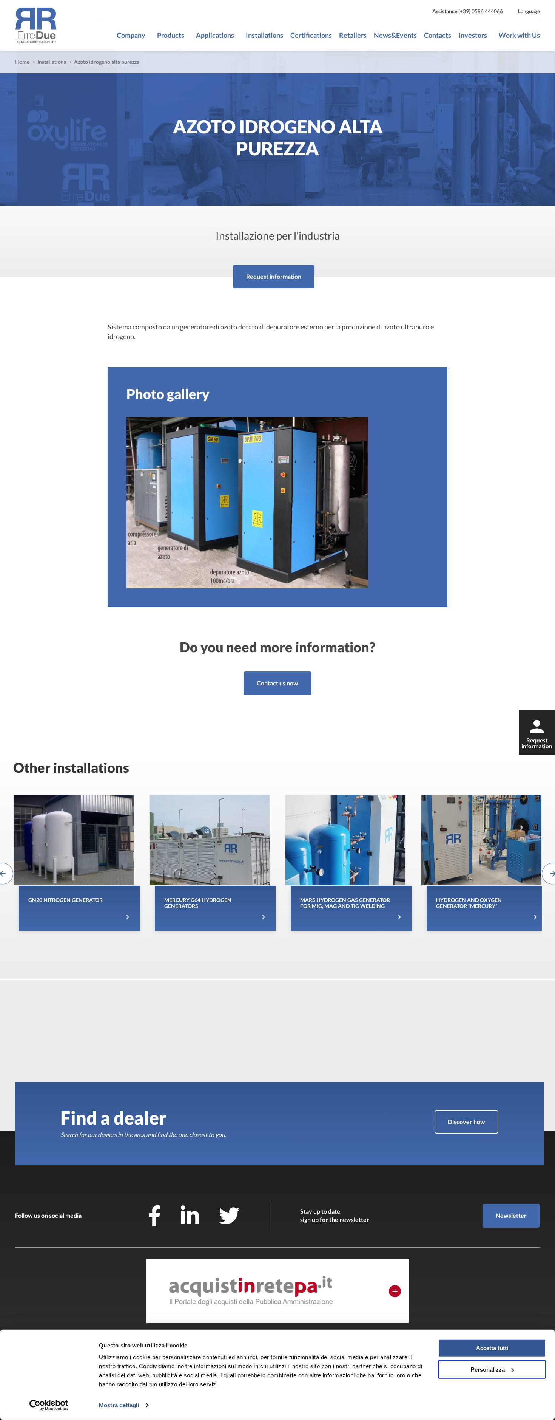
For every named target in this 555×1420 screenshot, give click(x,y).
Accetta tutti (492, 1348)
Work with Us (519, 35)
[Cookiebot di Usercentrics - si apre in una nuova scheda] (49, 1405)
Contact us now (277, 683)
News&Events (395, 35)
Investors (472, 35)
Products (170, 35)
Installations (264, 35)
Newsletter (511, 1215)
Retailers (353, 35)
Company (131, 35)
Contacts (437, 35)
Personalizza (488, 1369)
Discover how (466, 1121)
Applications (215, 35)
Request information (273, 276)
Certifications (311, 35)
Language (529, 11)
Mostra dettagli (119, 1405)
